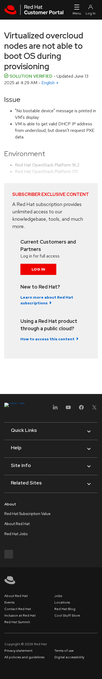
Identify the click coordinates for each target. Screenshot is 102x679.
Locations (62, 602)
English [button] (48, 83)
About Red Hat (17, 523)
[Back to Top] (96, 669)
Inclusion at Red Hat (20, 615)
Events (9, 602)
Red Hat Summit (17, 622)
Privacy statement (18, 650)
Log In (38, 269)
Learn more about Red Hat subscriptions (46, 300)
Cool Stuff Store (67, 615)
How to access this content (47, 339)
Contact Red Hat (17, 609)
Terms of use (64, 650)
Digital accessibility (69, 657)
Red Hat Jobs (15, 533)
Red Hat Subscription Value (27, 513)
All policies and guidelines (24, 657)
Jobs (58, 596)
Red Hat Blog (64, 609)
